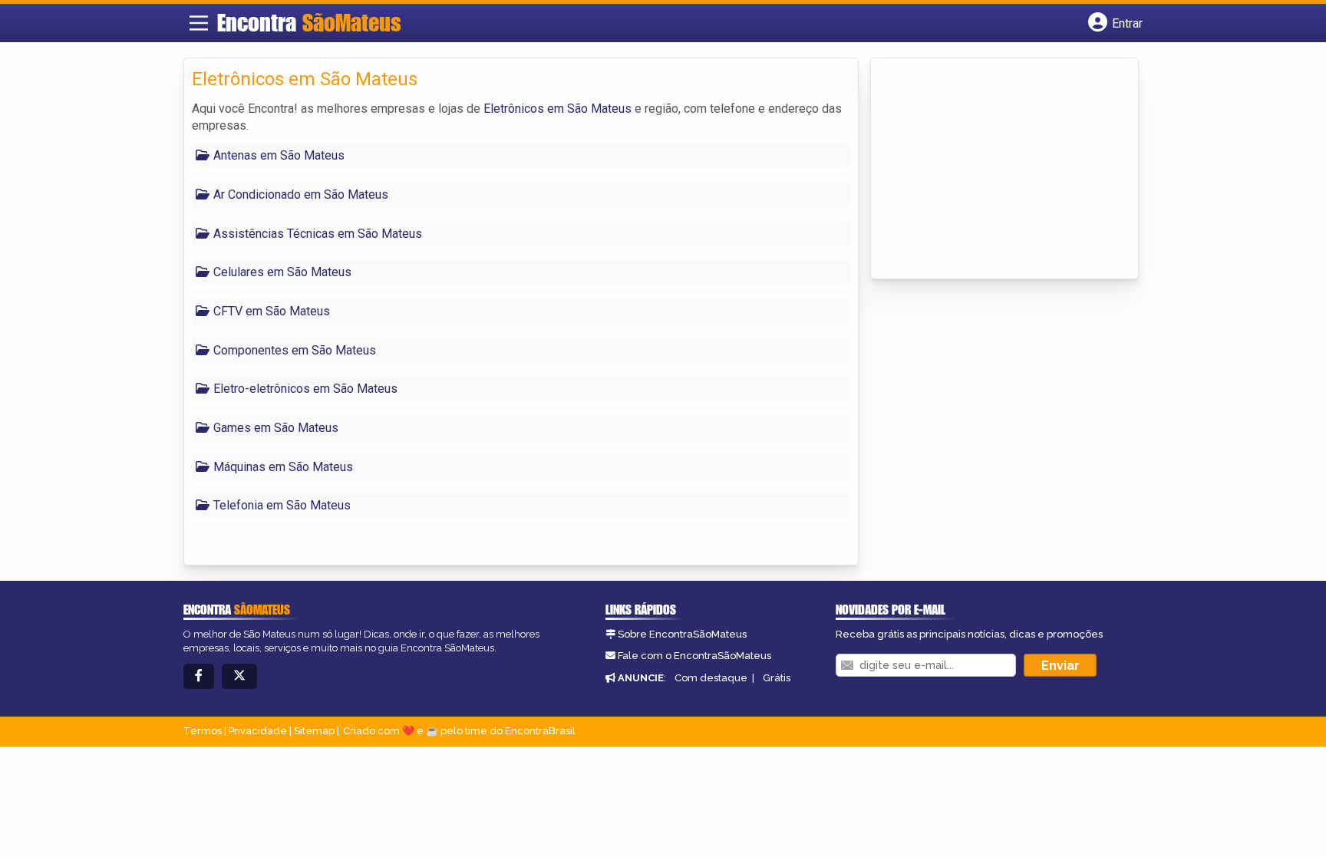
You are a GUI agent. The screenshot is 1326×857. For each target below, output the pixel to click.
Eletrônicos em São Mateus (557, 108)
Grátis (776, 678)
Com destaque (711, 678)
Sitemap (314, 731)
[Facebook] (198, 676)
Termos (202, 731)
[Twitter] (239, 676)
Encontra (309, 22)
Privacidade (258, 731)
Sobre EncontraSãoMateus (682, 634)
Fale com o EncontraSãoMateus (694, 655)
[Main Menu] (198, 23)
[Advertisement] (994, 169)
